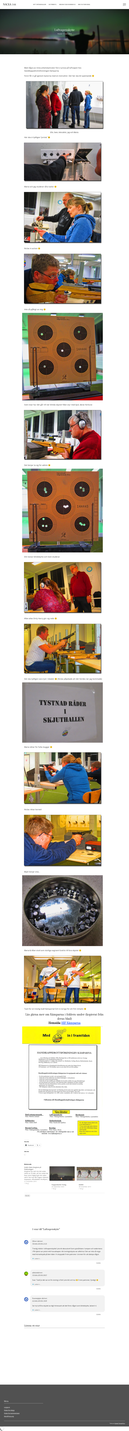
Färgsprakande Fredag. (58, 1185)
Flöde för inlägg (9, 1410)
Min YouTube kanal (84, 4)
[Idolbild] (91, 1173)
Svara (98, 1263)
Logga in (7, 1407)
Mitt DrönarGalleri (39, 4)
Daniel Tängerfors (120, 1423)
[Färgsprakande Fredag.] (64, 1173)
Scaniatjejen (36, 1298)
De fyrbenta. (53, 4)
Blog (27, 1196)
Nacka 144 (9, 4)
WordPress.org (9, 1416)
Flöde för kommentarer (12, 1413)
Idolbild (81, 1185)
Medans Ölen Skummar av (67, 4)
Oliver (34, 1241)
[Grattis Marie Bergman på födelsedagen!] (37, 1175)
